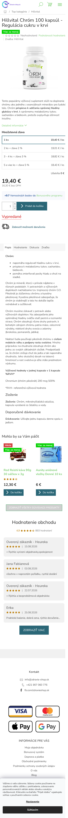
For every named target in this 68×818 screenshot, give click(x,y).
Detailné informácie (12, 125)
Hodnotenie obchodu (34, 522)
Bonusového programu (49, 195)
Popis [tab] (8, 247)
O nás (34, 770)
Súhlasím (32, 809)
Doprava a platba (34, 757)
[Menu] (59, 4)
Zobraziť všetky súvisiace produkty (34, 507)
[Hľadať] (40, 4)
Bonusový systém (34, 752)
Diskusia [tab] (34, 247)
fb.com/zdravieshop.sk (36, 690)
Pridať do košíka (34, 206)
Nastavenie (32, 801)
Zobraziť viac (34, 630)
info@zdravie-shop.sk (37, 679)
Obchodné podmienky (34, 761)
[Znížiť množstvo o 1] (15, 208)
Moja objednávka (34, 747)
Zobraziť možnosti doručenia (28, 227)
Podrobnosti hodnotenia (52, 35)
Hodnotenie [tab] (20, 247)
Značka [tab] (45, 247)
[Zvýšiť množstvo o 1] (15, 204)
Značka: (14, 39)
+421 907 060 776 (36, 685)
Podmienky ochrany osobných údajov (34, 766)
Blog (34, 775)
